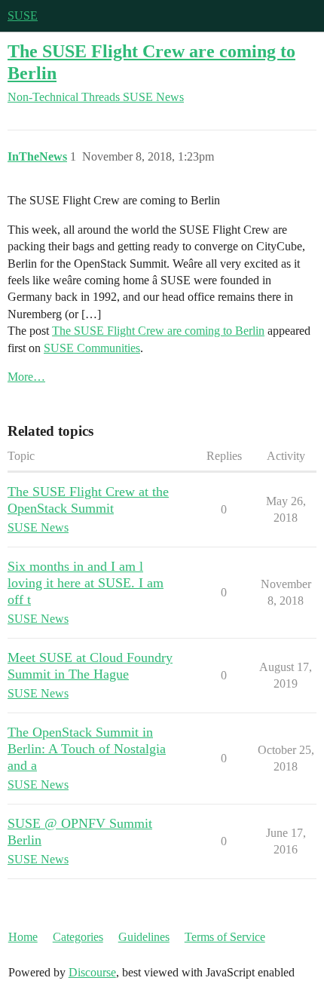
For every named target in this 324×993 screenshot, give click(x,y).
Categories (78, 936)
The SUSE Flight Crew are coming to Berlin (158, 330)
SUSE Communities (92, 348)
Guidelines (144, 936)
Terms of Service (225, 936)
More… (26, 376)
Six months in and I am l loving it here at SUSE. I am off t (86, 583)
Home (23, 936)
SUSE (23, 15)
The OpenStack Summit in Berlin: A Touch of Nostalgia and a (87, 749)
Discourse (92, 972)
